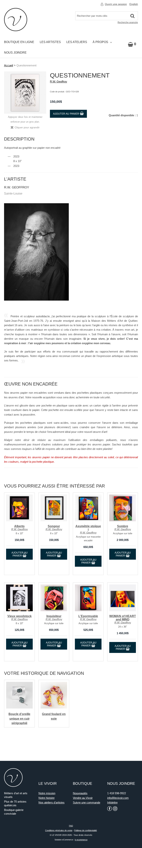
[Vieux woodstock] (19, 597)
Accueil (8, 65)
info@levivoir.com (118, 797)
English (133, 4)
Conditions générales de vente (58, 830)
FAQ (71, 826)
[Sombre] (122, 508)
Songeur (54, 526)
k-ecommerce (81, 840)
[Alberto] (19, 508)
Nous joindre (15, 52)
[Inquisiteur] (53, 597)
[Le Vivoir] (15, 19)
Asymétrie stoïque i (88, 528)
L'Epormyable (88, 616)
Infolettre (112, 802)
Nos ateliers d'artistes (51, 802)
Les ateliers (76, 42)
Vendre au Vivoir (83, 797)
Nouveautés (80, 793)
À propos (100, 42)
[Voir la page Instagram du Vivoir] (115, 808)
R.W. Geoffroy (58, 81)
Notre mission (46, 793)
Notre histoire (46, 797)
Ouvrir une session (116, 4)
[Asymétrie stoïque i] (88, 508)
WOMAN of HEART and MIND (122, 618)
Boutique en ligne (19, 42)
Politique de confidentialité (85, 830)
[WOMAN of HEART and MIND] (122, 597)
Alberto (19, 526)
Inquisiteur (53, 616)
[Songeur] (53, 508)
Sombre (122, 526)
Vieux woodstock (19, 616)
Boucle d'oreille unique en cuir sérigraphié (19, 718)
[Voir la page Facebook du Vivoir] (109, 808)
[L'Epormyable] (88, 597)
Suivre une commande (86, 802)
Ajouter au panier (66, 113)
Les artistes (50, 42)
